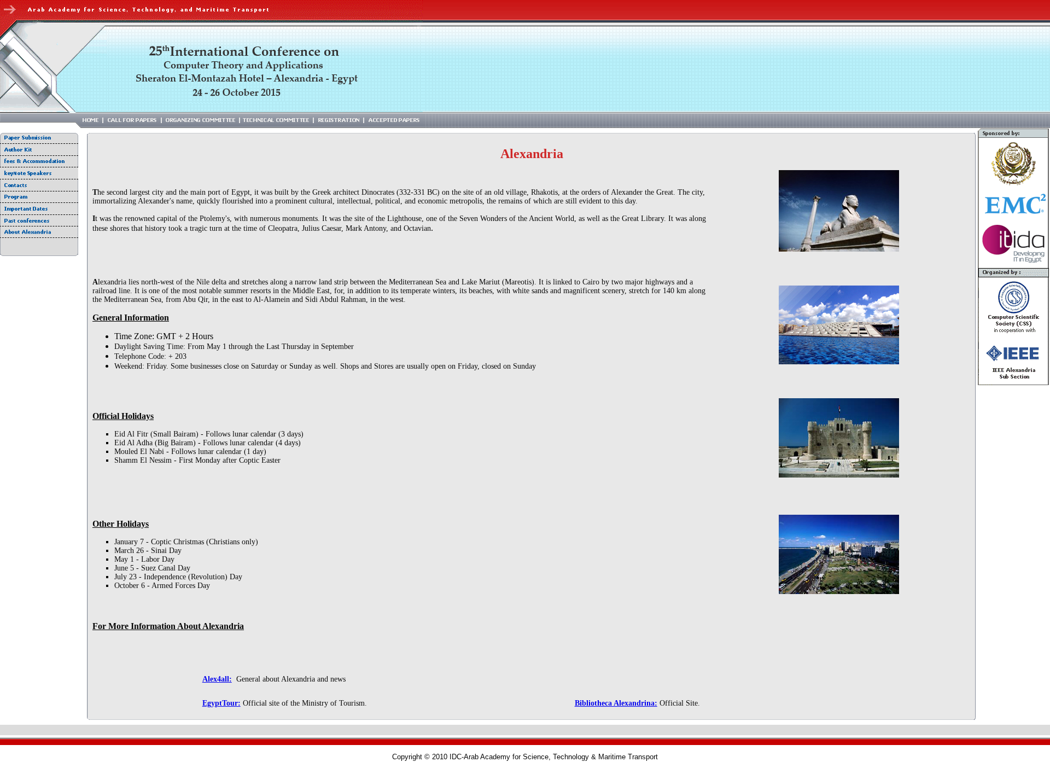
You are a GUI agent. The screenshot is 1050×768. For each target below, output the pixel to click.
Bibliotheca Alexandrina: (616, 703)
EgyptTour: (221, 703)
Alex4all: (217, 679)
